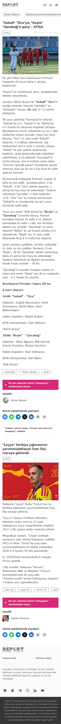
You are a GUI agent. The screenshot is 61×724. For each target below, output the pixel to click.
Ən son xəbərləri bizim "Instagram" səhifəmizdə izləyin (28, 385)
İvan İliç (9, 589)
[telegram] (18, 416)
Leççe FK (25, 589)
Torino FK (41, 589)
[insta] (12, 690)
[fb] (5, 416)
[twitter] (24, 416)
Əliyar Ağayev (29, 371)
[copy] (44, 416)
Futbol (6, 33)
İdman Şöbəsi (18, 400)
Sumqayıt (10, 371)
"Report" (8, 517)
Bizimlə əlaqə (43, 658)
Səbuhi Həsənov (20, 618)
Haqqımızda (9, 658)
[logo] (10, 5)
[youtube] (42, 690)
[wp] (11, 416)
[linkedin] (31, 416)
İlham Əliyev (11, 14)
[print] (37, 416)
